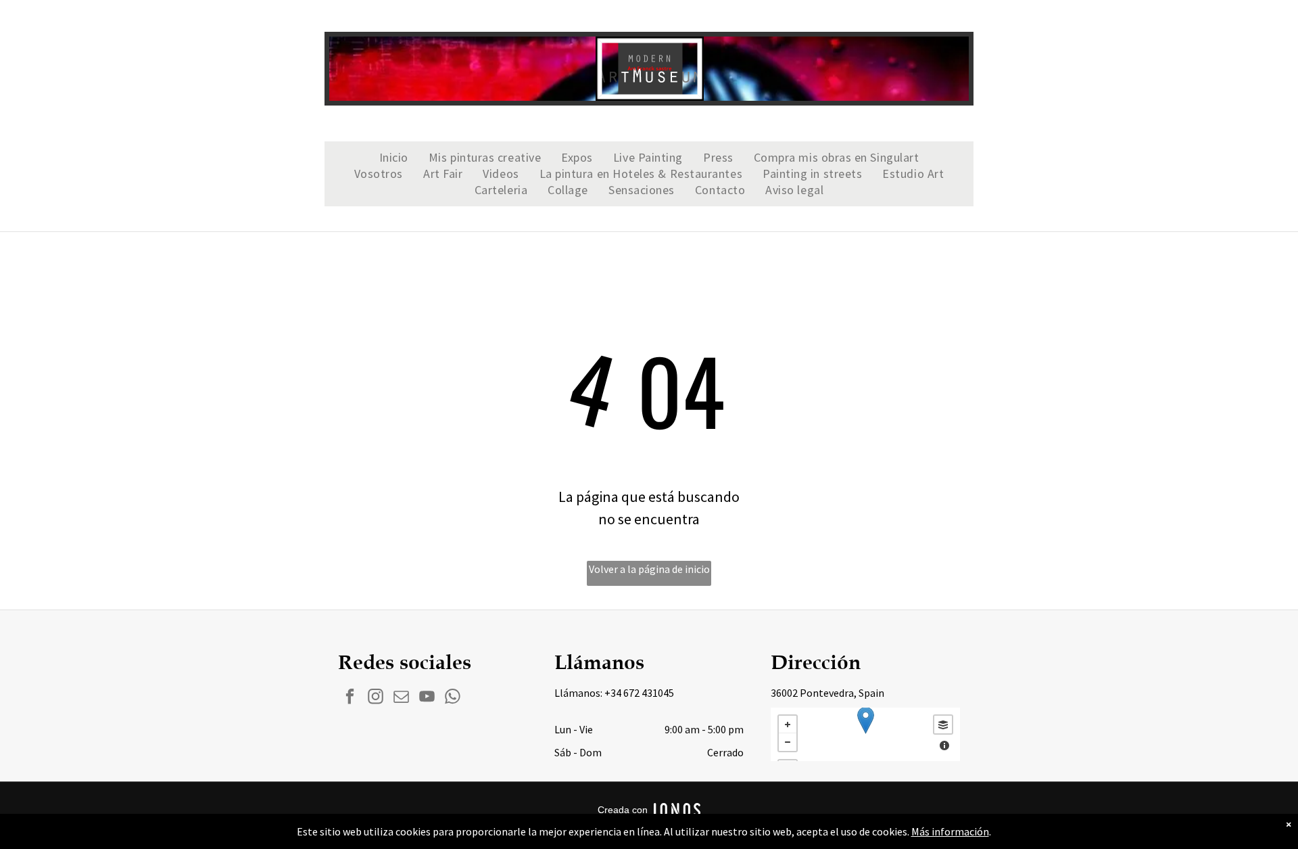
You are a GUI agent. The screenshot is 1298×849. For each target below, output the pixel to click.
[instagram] (375, 698)
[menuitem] (393, 158)
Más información (950, 831)
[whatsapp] (452, 698)
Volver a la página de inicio (649, 569)
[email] (401, 698)
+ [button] (787, 724)
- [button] (787, 742)
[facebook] (350, 698)
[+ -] (865, 734)
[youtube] (427, 698)
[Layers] (943, 724)
